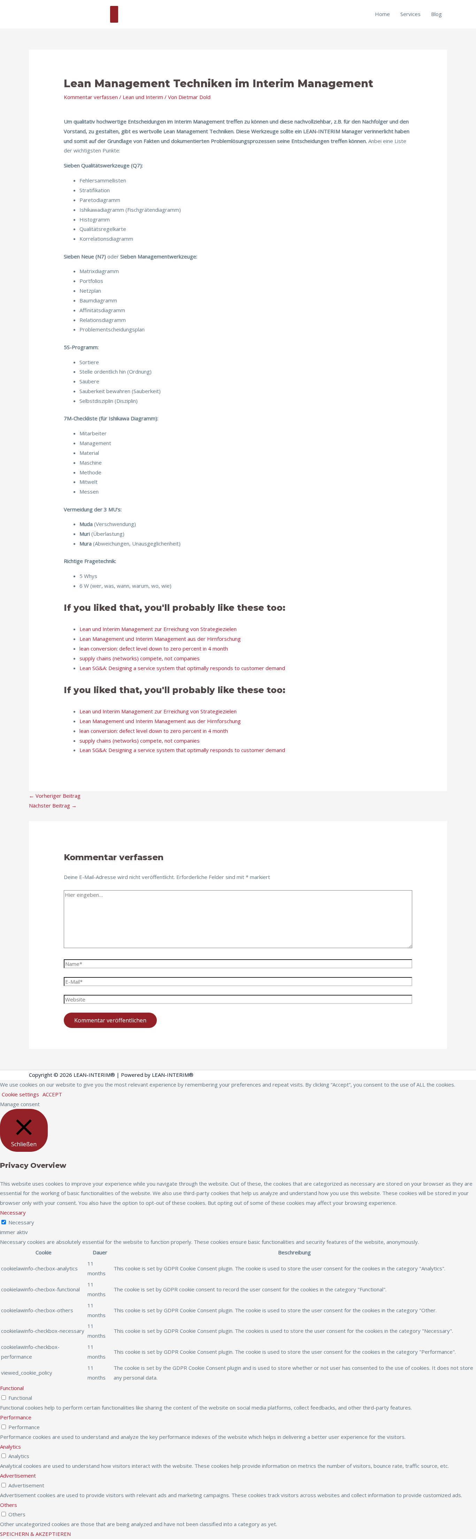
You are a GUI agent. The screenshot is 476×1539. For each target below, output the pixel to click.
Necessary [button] (13, 1212)
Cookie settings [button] (20, 1094)
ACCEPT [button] (52, 1094)
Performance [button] (15, 1417)
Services (410, 13)
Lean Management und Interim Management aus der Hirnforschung (160, 638)
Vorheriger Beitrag (54, 795)
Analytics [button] (10, 1446)
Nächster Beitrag (53, 805)
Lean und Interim (143, 96)
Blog (436, 13)
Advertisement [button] (18, 1475)
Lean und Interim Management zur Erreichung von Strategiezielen (158, 628)
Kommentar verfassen (91, 96)
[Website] (238, 1000)
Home (382, 13)
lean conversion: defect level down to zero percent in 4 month (153, 648)
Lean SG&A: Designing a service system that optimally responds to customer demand (182, 668)
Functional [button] (12, 1387)
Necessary (21, 1222)
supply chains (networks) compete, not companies (139, 658)
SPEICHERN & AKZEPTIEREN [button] (35, 1533)
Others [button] (8, 1504)
